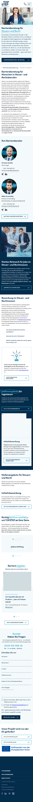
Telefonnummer (6, 675)
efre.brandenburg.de (11, 736)
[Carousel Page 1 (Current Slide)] (13, 555)
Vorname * (5, 656)
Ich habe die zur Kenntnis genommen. (16, 706)
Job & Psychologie (11, 594)
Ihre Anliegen (6, 687)
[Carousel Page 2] (15, 555)
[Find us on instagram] (14, 793)
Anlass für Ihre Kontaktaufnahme (12, 681)
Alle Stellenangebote (12, 408)
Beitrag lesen (9, 607)
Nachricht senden (9, 717)
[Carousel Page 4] (19, 555)
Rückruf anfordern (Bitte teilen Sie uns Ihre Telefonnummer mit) (17, 701)
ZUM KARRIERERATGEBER (15, 622)
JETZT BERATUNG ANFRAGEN (11, 378)
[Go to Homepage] (5, 4)
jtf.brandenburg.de (10, 742)
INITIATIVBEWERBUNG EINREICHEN (13, 460)
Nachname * (5, 663)
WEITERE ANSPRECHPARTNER (13, 216)
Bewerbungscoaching (24, 319)
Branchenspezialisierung (10, 68)
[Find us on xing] (10, 793)
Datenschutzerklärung (8, 787)
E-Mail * (4, 669)
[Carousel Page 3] (17, 555)
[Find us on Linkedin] (6, 793)
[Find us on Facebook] (3, 793)
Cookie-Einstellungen (7, 789)
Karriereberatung (23, 370)
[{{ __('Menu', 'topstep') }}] (29, 4)
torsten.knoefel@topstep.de (10, 170)
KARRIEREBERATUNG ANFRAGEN (14, 60)
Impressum (5, 784)
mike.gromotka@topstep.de (10, 206)
